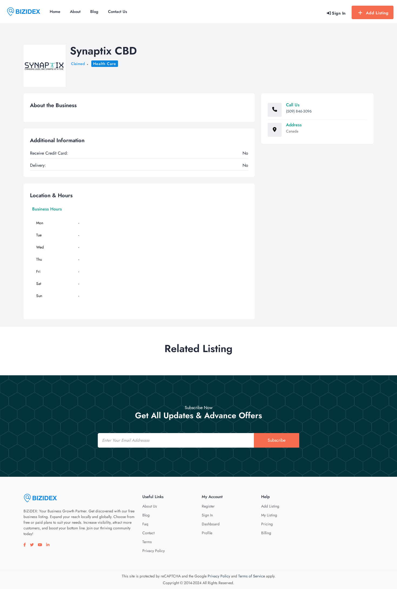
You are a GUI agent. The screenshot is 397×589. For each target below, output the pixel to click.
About (75, 12)
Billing (266, 533)
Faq (145, 524)
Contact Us (117, 12)
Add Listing (377, 13)
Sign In (207, 515)
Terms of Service (251, 576)
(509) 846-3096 (299, 111)
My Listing (269, 515)
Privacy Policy (153, 550)
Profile (207, 533)
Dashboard (211, 524)
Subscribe (276, 440)
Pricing (267, 524)
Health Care (104, 63)
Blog (94, 12)
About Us (149, 506)
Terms (147, 541)
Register (208, 506)
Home (55, 12)
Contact (148, 533)
